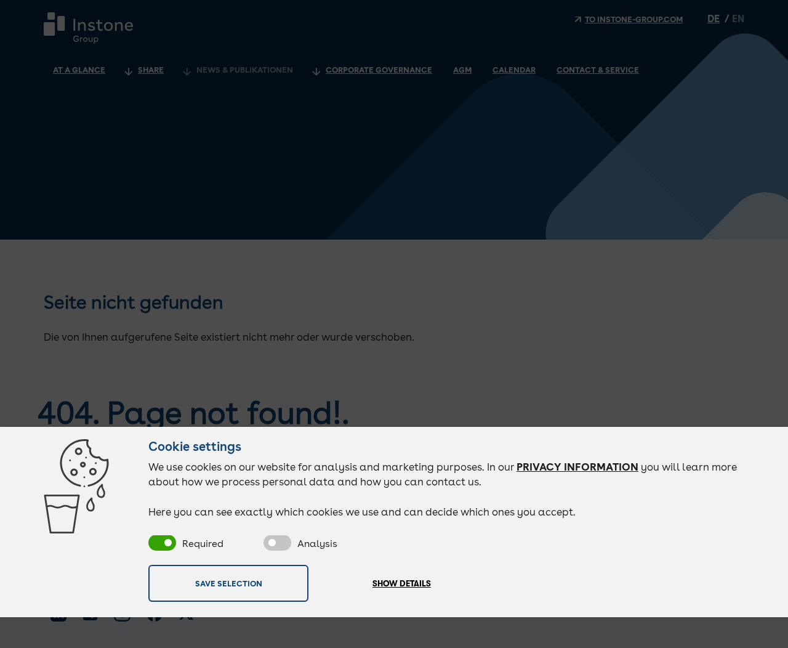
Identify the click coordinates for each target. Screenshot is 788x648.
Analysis (317, 543)
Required (202, 543)
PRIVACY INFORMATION (577, 467)
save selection (228, 583)
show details (401, 583)
